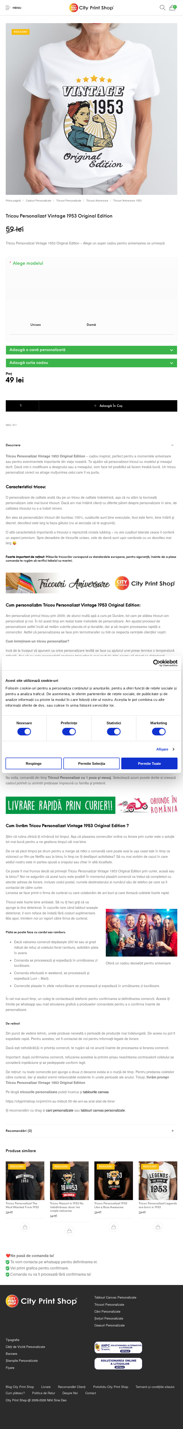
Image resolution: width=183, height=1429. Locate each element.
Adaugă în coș (111, 406)
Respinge (33, 763)
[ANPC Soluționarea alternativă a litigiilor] (135, 1347)
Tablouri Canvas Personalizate (115, 1297)
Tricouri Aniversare (97, 200)
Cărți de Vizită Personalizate (25, 1346)
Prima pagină (13, 200)
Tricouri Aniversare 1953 (127, 200)
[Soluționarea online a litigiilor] (135, 1364)
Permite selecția (91, 763)
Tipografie (12, 1339)
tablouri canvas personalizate (103, 1110)
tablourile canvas (96, 1091)
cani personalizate (59, 1110)
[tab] (91, 782)
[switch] (69, 731)
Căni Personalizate (107, 1311)
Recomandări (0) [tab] (19, 1131)
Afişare (162, 749)
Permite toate (149, 763)
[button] (91, 350)
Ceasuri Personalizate (109, 1325)
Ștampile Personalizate (22, 1360)
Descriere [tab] (13, 445)
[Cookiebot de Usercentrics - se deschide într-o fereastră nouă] (157, 663)
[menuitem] (19, 1387)
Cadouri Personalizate (38, 200)
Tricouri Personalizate (68, 200)
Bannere (11, 1353)
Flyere (10, 1367)
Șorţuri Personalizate (108, 1318)
